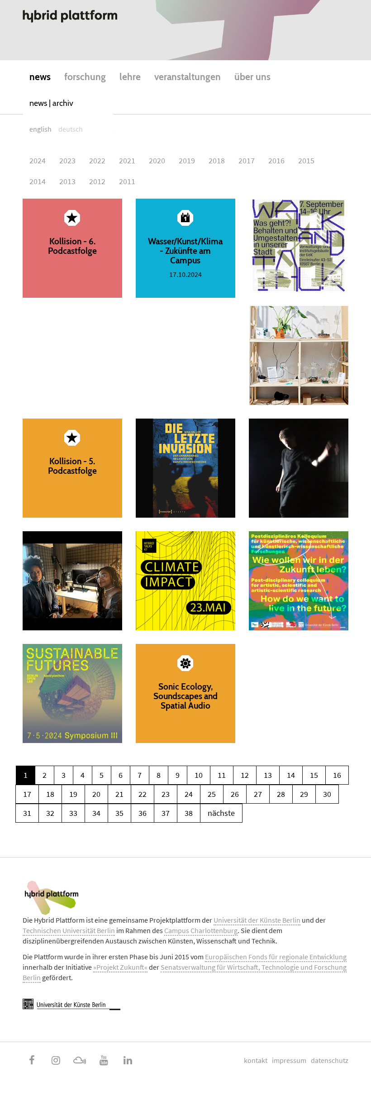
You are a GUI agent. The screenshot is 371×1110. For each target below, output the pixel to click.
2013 (67, 181)
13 (268, 775)
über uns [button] (252, 76)
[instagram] (56, 1060)
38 (189, 813)
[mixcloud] (80, 1060)
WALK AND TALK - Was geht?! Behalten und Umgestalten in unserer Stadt (298, 245)
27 (258, 794)
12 (245, 775)
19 (73, 794)
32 (50, 813)
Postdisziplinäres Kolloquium (298, 580)
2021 (127, 160)
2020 (157, 160)
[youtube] (104, 1060)
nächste (221, 813)
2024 (37, 160)
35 (119, 813)
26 (235, 794)
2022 (97, 160)
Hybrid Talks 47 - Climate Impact (185, 580)
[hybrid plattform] (70, 16)
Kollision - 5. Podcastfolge (72, 468)
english (40, 128)
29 (304, 794)
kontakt (255, 1060)
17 (27, 794)
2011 (127, 181)
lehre (130, 76)
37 (166, 813)
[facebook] (32, 1060)
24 (189, 794)
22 (142, 794)
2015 (306, 160)
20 (96, 794)
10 (199, 775)
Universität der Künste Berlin (257, 919)
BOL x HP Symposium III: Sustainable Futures (72, 693)
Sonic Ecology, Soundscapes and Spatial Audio (185, 693)
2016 (276, 160)
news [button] (40, 76)
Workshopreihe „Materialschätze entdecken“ (298, 355)
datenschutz (329, 1060)
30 (327, 794)
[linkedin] (128, 1060)
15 (314, 775)
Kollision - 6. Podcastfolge (72, 248)
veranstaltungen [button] (187, 76)
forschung (85, 76)
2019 (187, 160)
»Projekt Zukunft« (120, 967)
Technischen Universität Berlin (69, 930)
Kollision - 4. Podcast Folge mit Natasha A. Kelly (72, 580)
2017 (246, 160)
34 (96, 813)
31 (27, 813)
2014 (37, 181)
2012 (97, 181)
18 (50, 794)
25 (212, 794)
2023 (67, 160)
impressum (289, 1060)
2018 (217, 160)
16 (337, 775)
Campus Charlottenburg (201, 930)
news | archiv (51, 103)
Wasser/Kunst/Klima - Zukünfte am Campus (185, 248)
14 (291, 775)
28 (281, 794)
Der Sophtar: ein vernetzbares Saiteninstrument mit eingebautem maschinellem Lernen (298, 468)
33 (73, 813)
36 (142, 813)
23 (166, 794)
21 (119, 794)
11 (222, 775)
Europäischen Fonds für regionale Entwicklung (276, 956)
